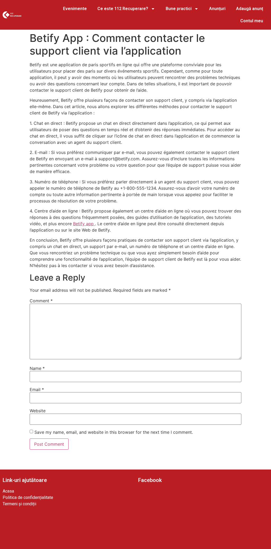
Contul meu (251, 20)
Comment (41, 301)
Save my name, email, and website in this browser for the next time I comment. (113, 432)
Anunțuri (217, 8)
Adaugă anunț (249, 8)
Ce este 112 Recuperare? (122, 8)
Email (37, 389)
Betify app (84, 223)
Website (38, 411)
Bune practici (179, 8)
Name (37, 368)
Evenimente (75, 8)
